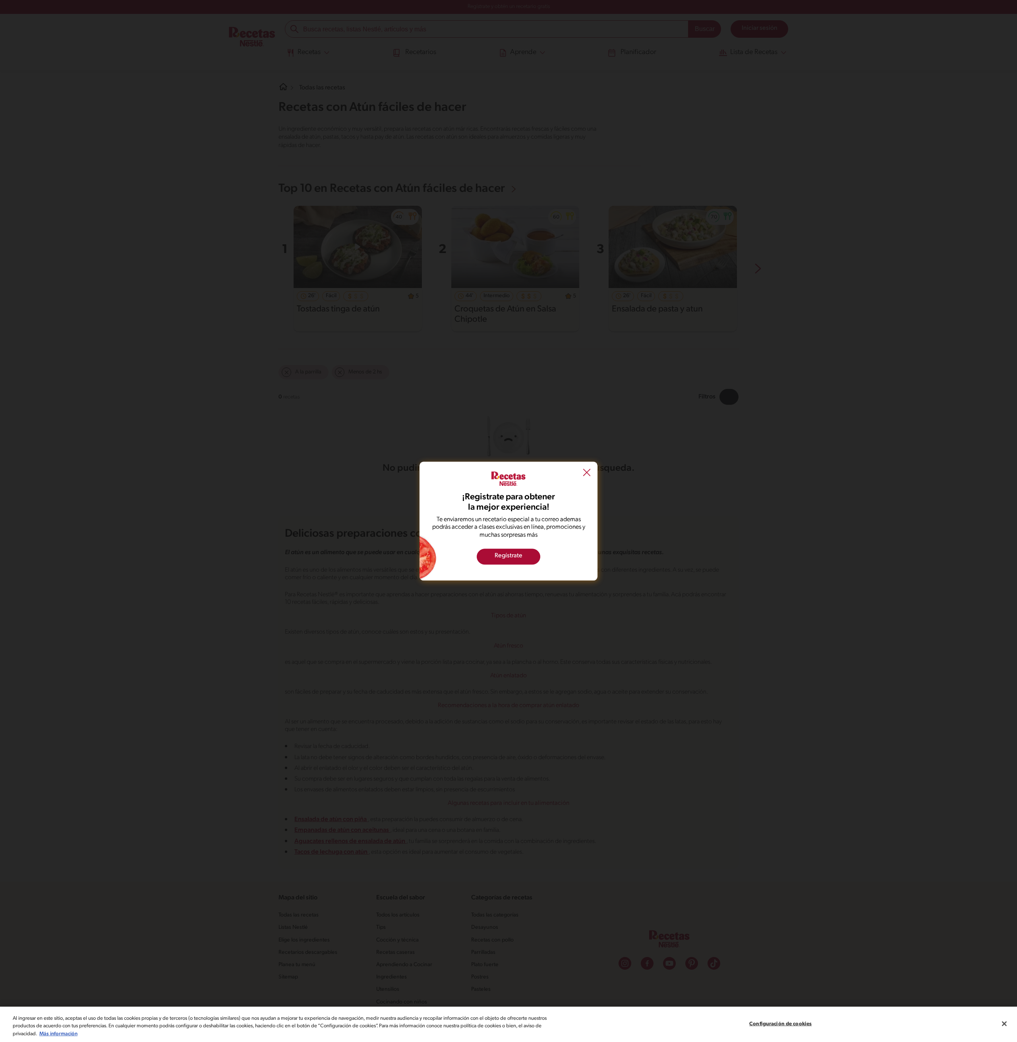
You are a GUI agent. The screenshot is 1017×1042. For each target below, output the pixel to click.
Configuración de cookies (780, 1023)
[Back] (586, 473)
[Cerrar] (1004, 1023)
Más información (58, 1033)
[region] (508, 1024)
